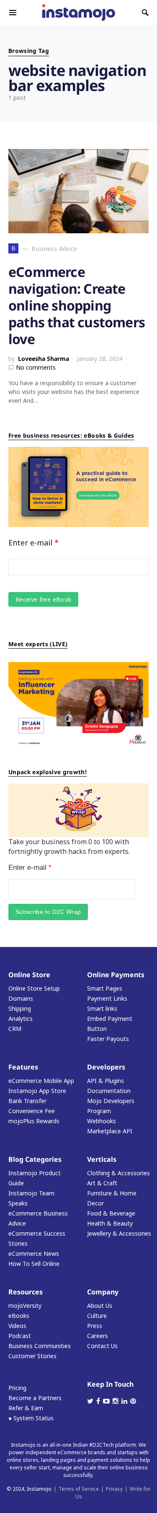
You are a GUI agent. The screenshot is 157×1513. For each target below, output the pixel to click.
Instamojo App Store (37, 1091)
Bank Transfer (27, 1101)
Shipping (19, 1008)
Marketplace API (109, 1131)
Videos (17, 1326)
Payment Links (107, 998)
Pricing (17, 1388)
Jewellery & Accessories (119, 1233)
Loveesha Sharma (43, 359)
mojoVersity (24, 1306)
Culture (97, 1316)
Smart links (102, 1008)
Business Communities (39, 1346)
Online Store (29, 974)
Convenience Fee (31, 1111)
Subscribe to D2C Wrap (48, 911)
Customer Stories (32, 1356)
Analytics (20, 1019)
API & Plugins (105, 1081)
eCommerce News (33, 1253)
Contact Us (102, 1346)
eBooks (18, 1316)
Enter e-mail (33, 542)
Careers (97, 1336)
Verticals (101, 1159)
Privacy (114, 1488)
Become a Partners (35, 1398)
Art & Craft (102, 1183)
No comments (36, 367)
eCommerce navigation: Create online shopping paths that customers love (76, 305)
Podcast (19, 1336)
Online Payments (115, 974)
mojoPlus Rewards (33, 1121)
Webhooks (101, 1121)
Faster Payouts (108, 1039)
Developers (106, 1067)
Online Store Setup (34, 988)
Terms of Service (79, 1488)
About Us (99, 1306)
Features (23, 1067)
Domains (20, 998)
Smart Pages (104, 988)
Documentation (109, 1091)
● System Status (31, 1418)
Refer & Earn (25, 1408)
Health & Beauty (110, 1223)
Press (94, 1326)
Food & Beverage (111, 1213)
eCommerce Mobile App (41, 1081)
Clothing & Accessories (118, 1173)
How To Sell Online (33, 1264)
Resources (25, 1291)
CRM (14, 1029)
